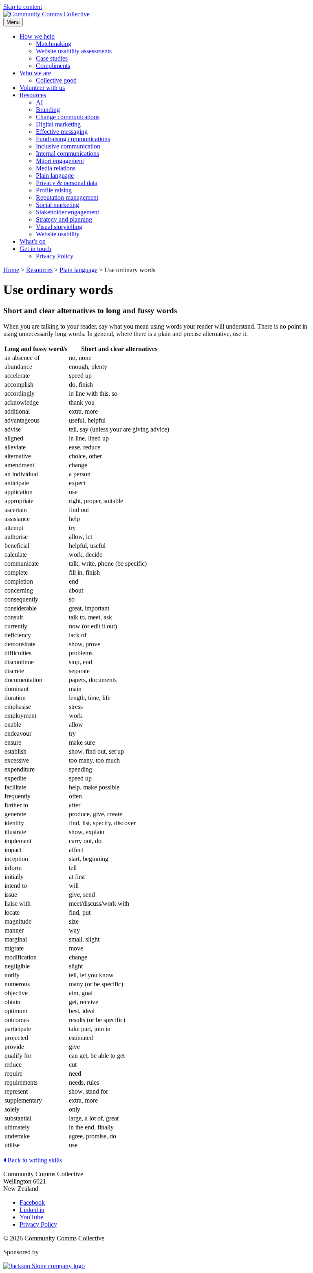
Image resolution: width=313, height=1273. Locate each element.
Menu (13, 22)
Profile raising (54, 190)
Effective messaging (62, 131)
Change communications (67, 116)
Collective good (56, 80)
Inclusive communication (68, 146)
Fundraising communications (73, 138)
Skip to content (22, 6)
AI (39, 102)
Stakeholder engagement (67, 212)
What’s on (33, 241)
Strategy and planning (64, 219)
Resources (33, 95)
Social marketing (57, 204)
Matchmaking (53, 43)
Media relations (55, 168)
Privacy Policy (54, 256)
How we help (37, 36)
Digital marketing (58, 124)
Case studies (52, 58)
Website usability (57, 234)
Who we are (35, 73)
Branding (48, 109)
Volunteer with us (42, 87)
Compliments (53, 65)
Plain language (55, 175)
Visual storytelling (59, 226)
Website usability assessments (74, 51)
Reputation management (67, 197)
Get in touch (35, 248)
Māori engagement (60, 160)
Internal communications (67, 153)
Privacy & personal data (66, 182)
